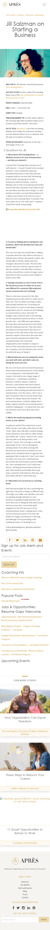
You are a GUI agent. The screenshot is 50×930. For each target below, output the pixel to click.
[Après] (11, 4)
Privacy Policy (42, 869)
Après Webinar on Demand (25, 788)
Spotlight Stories (15, 15)
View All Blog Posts (10, 600)
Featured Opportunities (25, 843)
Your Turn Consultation (12, 583)
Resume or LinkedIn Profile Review (17, 589)
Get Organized (10, 731)
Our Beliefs (25, 885)
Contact (25, 897)
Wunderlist (21, 128)
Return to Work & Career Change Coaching (21, 577)
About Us (25, 881)
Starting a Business (34, 15)
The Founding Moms (14, 87)
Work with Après (25, 888)
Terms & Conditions (31, 869)
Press (25, 894)
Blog (25, 891)
